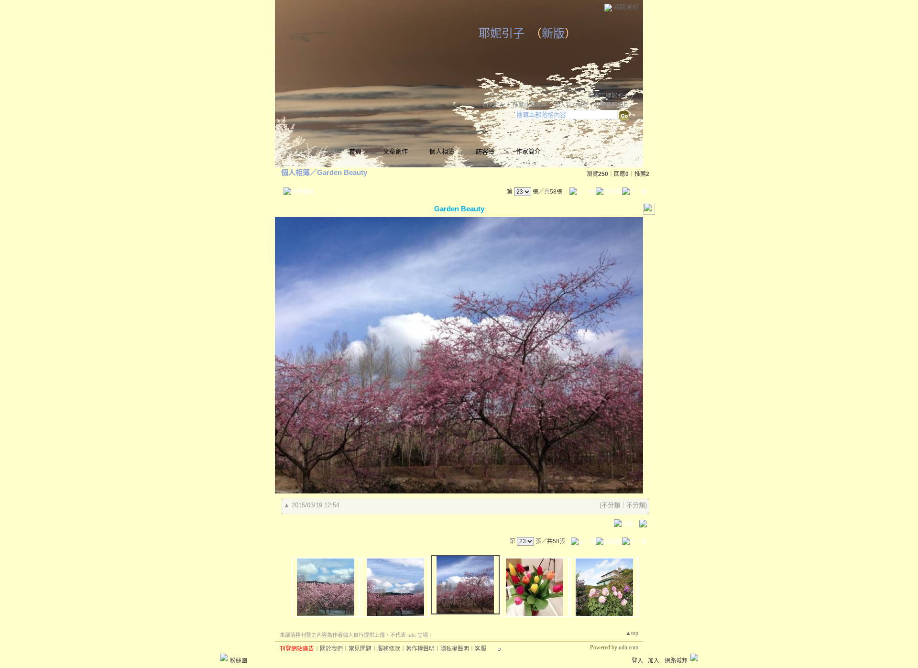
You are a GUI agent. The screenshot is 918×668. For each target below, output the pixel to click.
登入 (637, 660)
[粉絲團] (224, 657)
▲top (631, 633)
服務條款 (388, 649)
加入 (653, 660)
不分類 (610, 505)
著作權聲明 (420, 649)
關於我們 (331, 649)
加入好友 (493, 105)
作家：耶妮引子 (609, 95)
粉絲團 (238, 660)
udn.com (628, 647)
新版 (553, 33)
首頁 (355, 151)
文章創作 (395, 151)
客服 (480, 649)
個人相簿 (441, 151)
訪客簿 (485, 151)
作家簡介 (528, 151)
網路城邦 (625, 7)
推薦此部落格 (530, 105)
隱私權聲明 (454, 649)
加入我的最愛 (571, 105)
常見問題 (360, 649)
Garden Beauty (342, 172)
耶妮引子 (502, 33)
